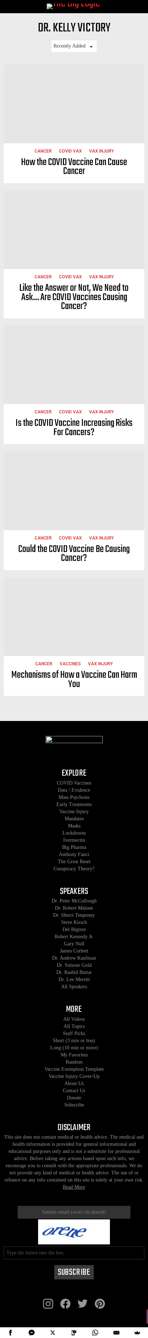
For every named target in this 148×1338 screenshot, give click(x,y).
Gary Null (74, 943)
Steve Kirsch (74, 922)
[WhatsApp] (95, 1332)
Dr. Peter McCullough (74, 901)
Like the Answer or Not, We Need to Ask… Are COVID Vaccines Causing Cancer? (74, 297)
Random (74, 1062)
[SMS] (74, 1332)
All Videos (74, 1019)
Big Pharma (74, 847)
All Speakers (74, 986)
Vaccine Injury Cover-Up (74, 1076)
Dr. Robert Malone (74, 908)
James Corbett (74, 951)
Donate (74, 1097)
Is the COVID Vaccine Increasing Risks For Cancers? (74, 428)
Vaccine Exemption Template (74, 1069)
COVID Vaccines (74, 783)
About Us (74, 1083)
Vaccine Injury (74, 811)
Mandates (74, 818)
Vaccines (70, 663)
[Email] (116, 1332)
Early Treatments (74, 804)
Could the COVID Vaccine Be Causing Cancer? (74, 554)
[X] (53, 1332)
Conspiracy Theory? (74, 868)
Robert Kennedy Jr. (74, 936)
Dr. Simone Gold (74, 965)
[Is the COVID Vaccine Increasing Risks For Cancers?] (74, 364)
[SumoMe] (137, 1332)
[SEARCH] (138, 7)
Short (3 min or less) (74, 1040)
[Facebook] (10, 1332)
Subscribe (74, 1105)
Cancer (43, 151)
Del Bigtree (74, 929)
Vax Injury (101, 151)
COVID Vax (70, 151)
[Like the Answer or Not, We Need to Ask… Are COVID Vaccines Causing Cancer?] (74, 229)
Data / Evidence (74, 790)
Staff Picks (74, 1033)
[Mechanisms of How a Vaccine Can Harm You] (74, 616)
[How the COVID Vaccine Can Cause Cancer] (74, 103)
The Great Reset (74, 861)
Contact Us (74, 1090)
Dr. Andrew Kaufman (74, 958)
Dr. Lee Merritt (74, 979)
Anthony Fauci (74, 854)
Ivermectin (74, 840)
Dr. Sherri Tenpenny (74, 915)
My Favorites (74, 1055)
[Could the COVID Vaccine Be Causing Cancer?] (74, 490)
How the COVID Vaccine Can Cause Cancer (74, 167)
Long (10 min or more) (74, 1047)
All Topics (74, 1026)
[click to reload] (74, 1231)
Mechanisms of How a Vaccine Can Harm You (74, 679)
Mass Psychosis (74, 797)
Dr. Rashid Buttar (74, 972)
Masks (74, 826)
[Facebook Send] (31, 1332)
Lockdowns (74, 833)
